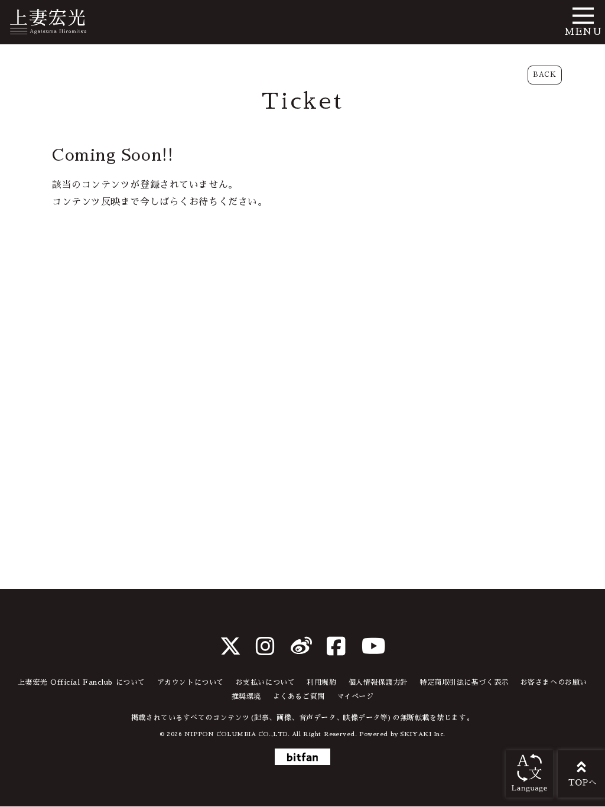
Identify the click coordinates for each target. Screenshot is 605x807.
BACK (544, 74)
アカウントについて (190, 682)
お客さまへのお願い (554, 682)
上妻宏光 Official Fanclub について (81, 682)
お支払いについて (265, 682)
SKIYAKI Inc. (422, 734)
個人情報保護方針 (378, 682)
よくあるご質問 (299, 696)
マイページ (355, 696)
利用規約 (321, 682)
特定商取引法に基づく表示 (464, 682)
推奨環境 (246, 696)
